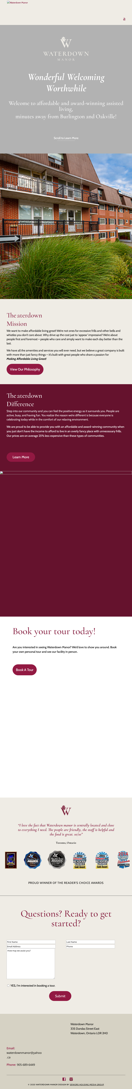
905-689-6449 (21, 1065)
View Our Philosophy (25, 369)
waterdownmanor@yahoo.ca (24, 1052)
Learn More (21, 457)
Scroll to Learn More (66, 138)
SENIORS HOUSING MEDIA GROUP (87, 1084)
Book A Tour (24, 670)
